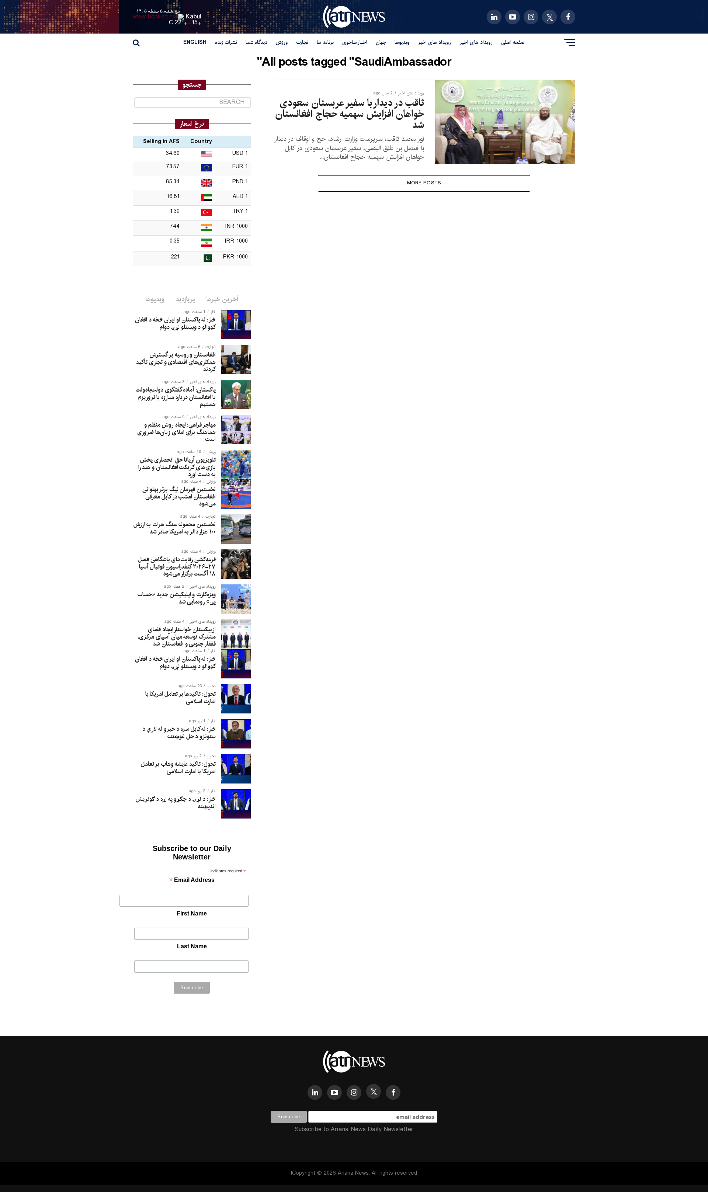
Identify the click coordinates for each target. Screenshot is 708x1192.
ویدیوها (402, 42)
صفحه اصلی (513, 42)
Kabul (193, 17)
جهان (381, 42)
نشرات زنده (226, 42)
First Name (192, 913)
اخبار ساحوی (354, 42)
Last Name (192, 946)
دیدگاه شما (256, 42)
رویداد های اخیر (476, 42)
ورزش (282, 42)
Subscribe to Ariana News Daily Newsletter (354, 1129)
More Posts (424, 183)
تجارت (302, 42)
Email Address (192, 881)
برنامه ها (325, 42)
